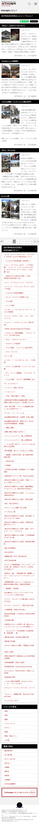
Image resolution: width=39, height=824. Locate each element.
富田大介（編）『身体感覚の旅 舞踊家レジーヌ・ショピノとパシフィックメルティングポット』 (19, 575)
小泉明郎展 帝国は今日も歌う (15, 609)
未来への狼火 (9, 652)
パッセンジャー (10, 392)
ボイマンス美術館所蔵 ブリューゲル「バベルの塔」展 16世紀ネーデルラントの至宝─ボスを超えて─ (19, 567)
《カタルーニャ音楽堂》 (10, 61)
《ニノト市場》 (10, 305)
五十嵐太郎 (8, 755)
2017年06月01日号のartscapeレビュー (13, 248)
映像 (6, 732)
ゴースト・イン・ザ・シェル (14, 413)
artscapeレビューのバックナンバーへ (20, 792)
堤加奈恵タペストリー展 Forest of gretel (19, 476)
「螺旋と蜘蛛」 (10, 428)
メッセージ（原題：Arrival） (14, 388)
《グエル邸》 (9, 301)
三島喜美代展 (9, 620)
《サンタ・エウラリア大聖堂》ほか (17, 297)
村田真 (7, 775)
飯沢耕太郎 (8, 751)
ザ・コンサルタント (11, 383)
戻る (2, 241)
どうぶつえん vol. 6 (11, 700)
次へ (35, 241)
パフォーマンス (10, 723)
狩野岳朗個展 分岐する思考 (14, 662)
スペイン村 (5, 196)
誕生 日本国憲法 (10, 548)
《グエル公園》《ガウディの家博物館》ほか (20, 379)
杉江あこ (8, 763)
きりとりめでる (10, 759)
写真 (6, 715)
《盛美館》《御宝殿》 (12, 588)
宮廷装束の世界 (10, 677)
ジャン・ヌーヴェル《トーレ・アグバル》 (19, 282)
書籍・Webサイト (11, 736)
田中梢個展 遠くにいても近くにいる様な (19, 450)
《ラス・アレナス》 (8, 150)
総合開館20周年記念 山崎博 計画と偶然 (19, 417)
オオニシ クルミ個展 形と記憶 (15, 507)
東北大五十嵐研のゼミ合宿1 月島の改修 (19, 499)
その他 (7, 740)
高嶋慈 (7, 767)
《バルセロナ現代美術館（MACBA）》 (18, 261)
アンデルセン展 (10, 512)
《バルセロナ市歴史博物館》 (14, 293)
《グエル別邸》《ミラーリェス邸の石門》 (16, 102)
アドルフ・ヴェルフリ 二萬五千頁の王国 (19, 605)
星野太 (7, 771)
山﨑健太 (8, 780)
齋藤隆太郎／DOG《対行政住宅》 (16, 556)
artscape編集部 (10, 784)
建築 (6, 719)
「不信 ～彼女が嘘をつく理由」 (15, 396)
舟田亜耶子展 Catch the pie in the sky (18, 666)
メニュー (35, 4)
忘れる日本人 (9, 552)
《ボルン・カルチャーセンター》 (13, 26)
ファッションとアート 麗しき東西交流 (18, 436)
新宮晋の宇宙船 (10, 641)
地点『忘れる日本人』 (12, 503)
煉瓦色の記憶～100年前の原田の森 (17, 637)
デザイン (8, 728)
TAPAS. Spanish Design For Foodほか (18, 329)
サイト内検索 (29, 4)
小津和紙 (8, 465)
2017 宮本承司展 (10, 560)
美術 (6, 711)
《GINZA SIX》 (10, 461)
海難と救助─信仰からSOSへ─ (15, 432)
